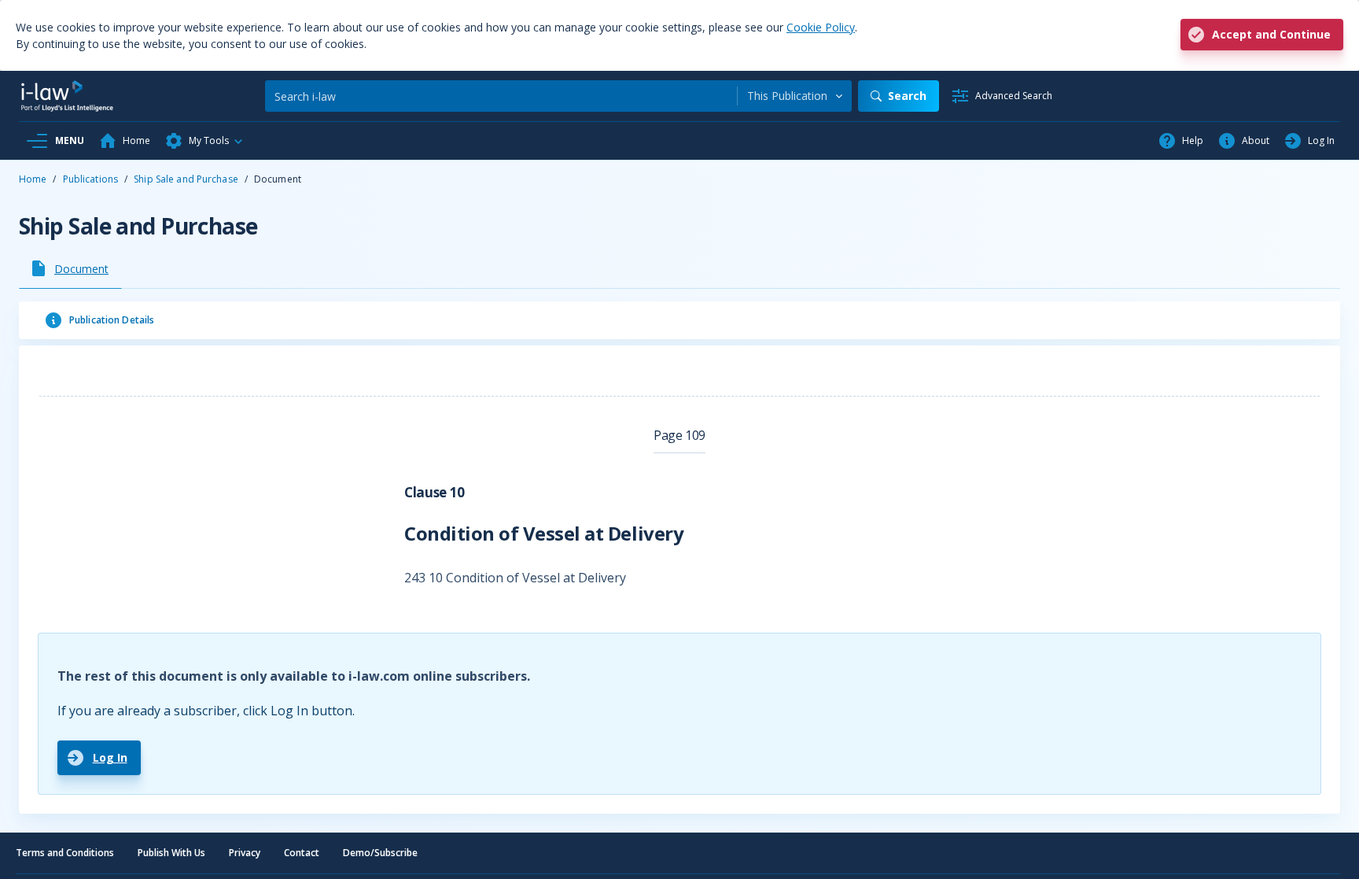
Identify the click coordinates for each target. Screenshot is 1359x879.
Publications (90, 179)
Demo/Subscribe (380, 852)
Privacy (244, 852)
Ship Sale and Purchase (186, 179)
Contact (301, 852)
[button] (204, 141)
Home (32, 179)
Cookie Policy (820, 27)
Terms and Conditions (65, 852)
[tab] (70, 268)
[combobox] (795, 96)
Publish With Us (171, 852)
